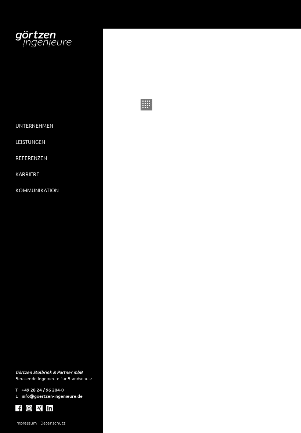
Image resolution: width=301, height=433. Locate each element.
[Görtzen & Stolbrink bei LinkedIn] (49, 408)
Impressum (26, 423)
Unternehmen (34, 125)
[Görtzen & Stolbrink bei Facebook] (18, 408)
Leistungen (30, 141)
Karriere (27, 174)
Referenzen (31, 157)
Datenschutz (52, 423)
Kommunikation (37, 190)
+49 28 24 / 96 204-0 (43, 390)
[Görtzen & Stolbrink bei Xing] (39, 408)
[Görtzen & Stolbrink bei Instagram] (29, 408)
